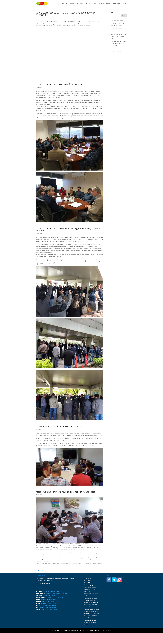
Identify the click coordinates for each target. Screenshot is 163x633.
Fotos (94, 3)
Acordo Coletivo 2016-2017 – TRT (92, 607)
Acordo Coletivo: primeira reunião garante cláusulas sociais (65, 491)
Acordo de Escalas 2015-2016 (91, 613)
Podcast (108, 3)
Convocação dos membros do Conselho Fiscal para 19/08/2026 (118, 43)
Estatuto (86, 624)
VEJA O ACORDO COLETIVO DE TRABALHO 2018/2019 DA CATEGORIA (65, 14)
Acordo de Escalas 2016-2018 (91, 609)
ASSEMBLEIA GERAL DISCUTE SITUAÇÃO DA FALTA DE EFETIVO (117, 50)
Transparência (73, 3)
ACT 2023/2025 (87, 582)
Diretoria (64, 3)
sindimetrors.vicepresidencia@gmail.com (56, 593)
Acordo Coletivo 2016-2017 (90, 604)
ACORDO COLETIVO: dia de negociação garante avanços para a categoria (68, 229)
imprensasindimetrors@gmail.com (50, 601)
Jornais (88, 3)
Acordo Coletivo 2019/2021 (91, 598)
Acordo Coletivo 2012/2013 (91, 622)
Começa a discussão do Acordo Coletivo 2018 (58, 426)
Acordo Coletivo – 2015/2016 (91, 611)
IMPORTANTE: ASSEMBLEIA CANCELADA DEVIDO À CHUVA (118, 36)
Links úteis (116, 3)
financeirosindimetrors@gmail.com (51, 595)
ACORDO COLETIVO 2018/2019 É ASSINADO (59, 84)
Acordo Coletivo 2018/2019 (91, 602)
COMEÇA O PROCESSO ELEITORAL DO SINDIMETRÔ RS (119, 30)
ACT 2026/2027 (87, 578)
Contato (124, 3)
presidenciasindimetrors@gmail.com (52, 591)
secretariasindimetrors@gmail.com (54, 597)
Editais (82, 3)
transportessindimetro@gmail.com (52, 609)
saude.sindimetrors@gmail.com (48, 607)
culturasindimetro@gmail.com (48, 603)
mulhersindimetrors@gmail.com (48, 605)
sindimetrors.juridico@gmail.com (49, 599)
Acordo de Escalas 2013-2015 (91, 618)
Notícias (101, 3)
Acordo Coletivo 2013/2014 (91, 620)
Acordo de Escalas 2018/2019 (91, 600)
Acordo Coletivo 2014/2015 (91, 615)
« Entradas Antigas (41, 570)
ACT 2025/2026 (87, 580)
